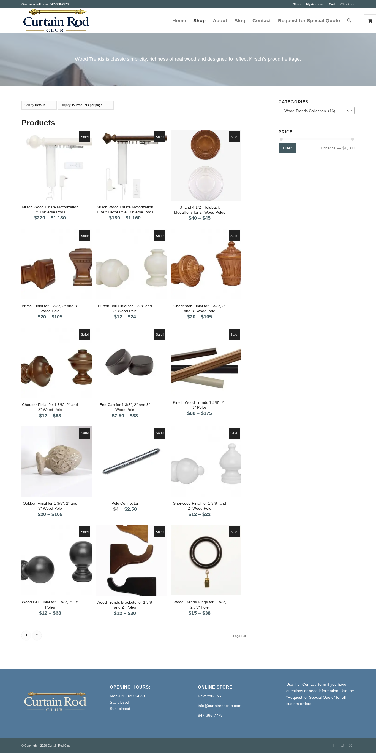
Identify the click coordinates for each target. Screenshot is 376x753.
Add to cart (129, 464)
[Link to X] (350, 745)
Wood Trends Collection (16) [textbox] (315, 111)
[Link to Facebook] (334, 745)
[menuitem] (296, 4)
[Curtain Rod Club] (55, 20)
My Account (314, 4)
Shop (297, 4)
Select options (56, 168)
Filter (287, 148)
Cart (332, 4)
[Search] (349, 20)
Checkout (347, 4)
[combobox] (317, 110)
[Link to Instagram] (342, 745)
